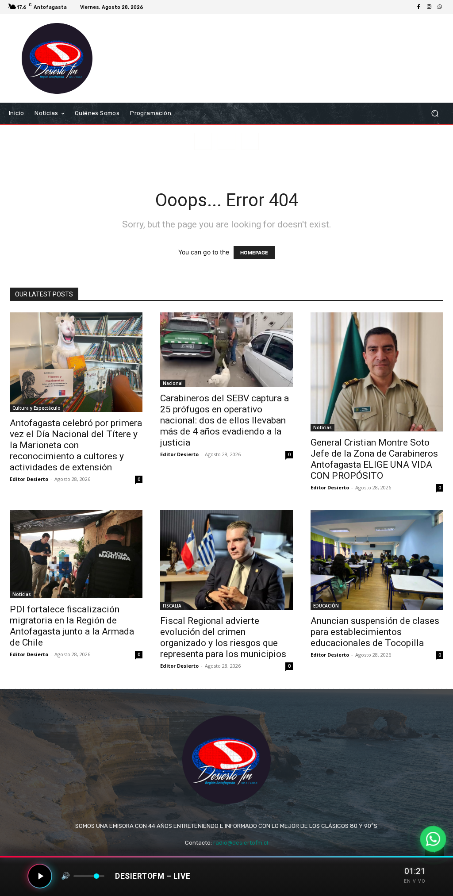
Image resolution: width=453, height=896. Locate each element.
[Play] (39, 876)
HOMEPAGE (254, 253)
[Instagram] (429, 7)
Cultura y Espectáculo (36, 408)
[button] (434, 113)
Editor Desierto (29, 479)
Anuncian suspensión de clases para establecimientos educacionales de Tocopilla (375, 631)
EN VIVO (415, 881)
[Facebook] (418, 7)
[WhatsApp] (439, 7)
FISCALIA (172, 606)
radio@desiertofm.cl (240, 842)
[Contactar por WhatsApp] (432, 838)
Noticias (322, 427)
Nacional (173, 383)
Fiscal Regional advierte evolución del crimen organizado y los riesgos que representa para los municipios (223, 637)
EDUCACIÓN (326, 606)
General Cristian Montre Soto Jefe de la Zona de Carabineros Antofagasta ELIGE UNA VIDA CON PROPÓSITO (374, 459)
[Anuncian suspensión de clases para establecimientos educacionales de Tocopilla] (377, 560)
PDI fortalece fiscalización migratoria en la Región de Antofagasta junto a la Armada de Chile (72, 626)
